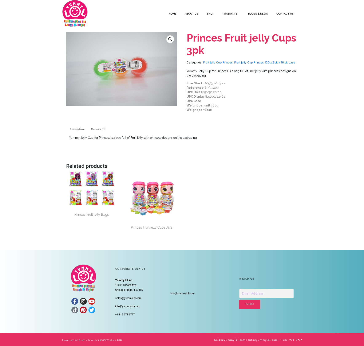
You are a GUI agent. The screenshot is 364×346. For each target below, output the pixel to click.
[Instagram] (83, 301)
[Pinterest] (83, 310)
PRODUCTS (230, 13)
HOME (172, 13)
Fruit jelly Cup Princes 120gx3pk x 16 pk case (264, 62)
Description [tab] (77, 129)
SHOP (210, 13)
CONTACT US (285, 13)
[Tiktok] (74, 310)
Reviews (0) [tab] (98, 129)
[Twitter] (91, 310)
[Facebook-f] (74, 301)
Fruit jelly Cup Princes (218, 62)
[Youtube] (91, 301)
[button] (170, 39)
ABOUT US (191, 13)
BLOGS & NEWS (258, 13)
